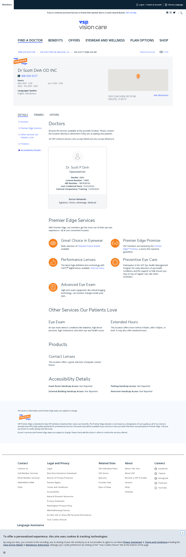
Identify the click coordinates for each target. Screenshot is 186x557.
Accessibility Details (31, 150)
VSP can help (131, 12)
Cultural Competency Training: (71, 189)
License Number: (74, 180)
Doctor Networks (77, 199)
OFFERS (74, 40)
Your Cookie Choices (57, 519)
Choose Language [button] (175, 4)
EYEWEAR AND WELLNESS (105, 40)
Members (7, 4)
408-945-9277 (29, 76)
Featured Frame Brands (89, 246)
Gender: (75, 177)
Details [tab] (23, 114)
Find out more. (97, 268)
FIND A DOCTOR (30, 40)
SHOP (164, 40)
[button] (181, 13)
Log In (141, 4)
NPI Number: (71, 183)
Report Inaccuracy (147, 52)
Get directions (161, 95)
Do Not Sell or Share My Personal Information (69, 515)
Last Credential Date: (72, 186)
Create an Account (154, 4)
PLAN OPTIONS (142, 40)
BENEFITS (55, 40)
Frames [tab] (39, 114)
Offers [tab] (54, 114)
